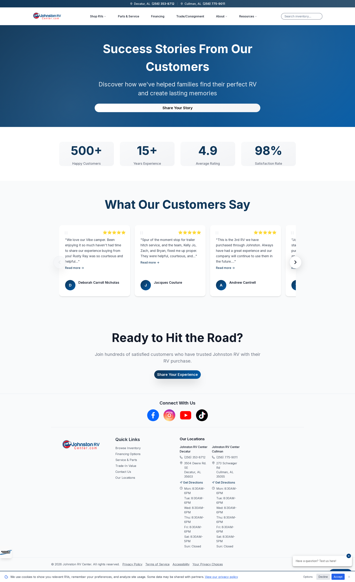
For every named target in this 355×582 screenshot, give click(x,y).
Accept (338, 576)
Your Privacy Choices (207, 564)
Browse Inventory (128, 448)
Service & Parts (126, 460)
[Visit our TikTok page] (202, 415)
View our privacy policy (221, 577)
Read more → (74, 268)
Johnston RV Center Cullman (226, 449)
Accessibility (181, 564)
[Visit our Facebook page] (153, 415)
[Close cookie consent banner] (349, 576)
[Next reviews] (295, 262)
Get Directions (193, 482)
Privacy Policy (132, 564)
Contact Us (123, 472)
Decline (323, 576)
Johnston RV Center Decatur (193, 449)
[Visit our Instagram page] (169, 415)
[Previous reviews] (59, 262)
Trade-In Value (125, 466)
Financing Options (128, 454)
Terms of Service (157, 564)
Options (308, 576)
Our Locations (125, 477)
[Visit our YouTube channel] (186, 415)
